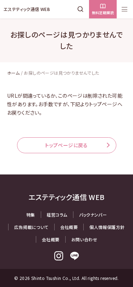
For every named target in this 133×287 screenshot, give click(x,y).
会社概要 (69, 227)
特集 (30, 215)
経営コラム (57, 215)
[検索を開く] (82, 9)
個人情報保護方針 (106, 227)
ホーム (13, 73)
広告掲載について (31, 227)
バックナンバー (93, 215)
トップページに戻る (66, 145)
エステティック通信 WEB (27, 9)
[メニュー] (124, 9)
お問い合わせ (84, 239)
